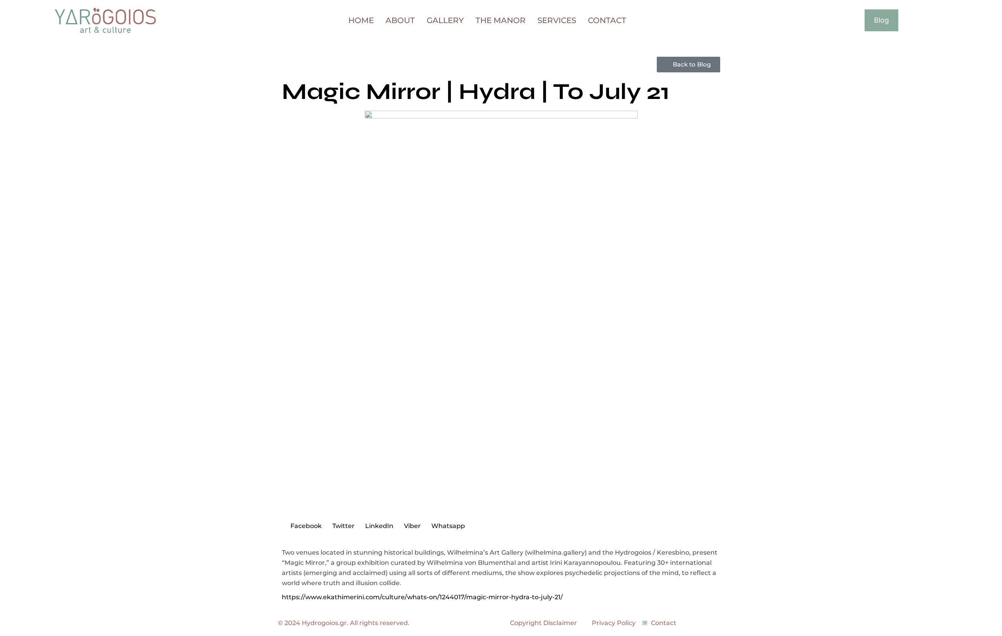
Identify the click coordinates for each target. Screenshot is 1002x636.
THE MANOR (501, 20)
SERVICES (556, 20)
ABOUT (400, 20)
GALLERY (445, 20)
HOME (361, 20)
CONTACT (607, 20)
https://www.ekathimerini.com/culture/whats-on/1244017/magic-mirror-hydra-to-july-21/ (422, 597)
